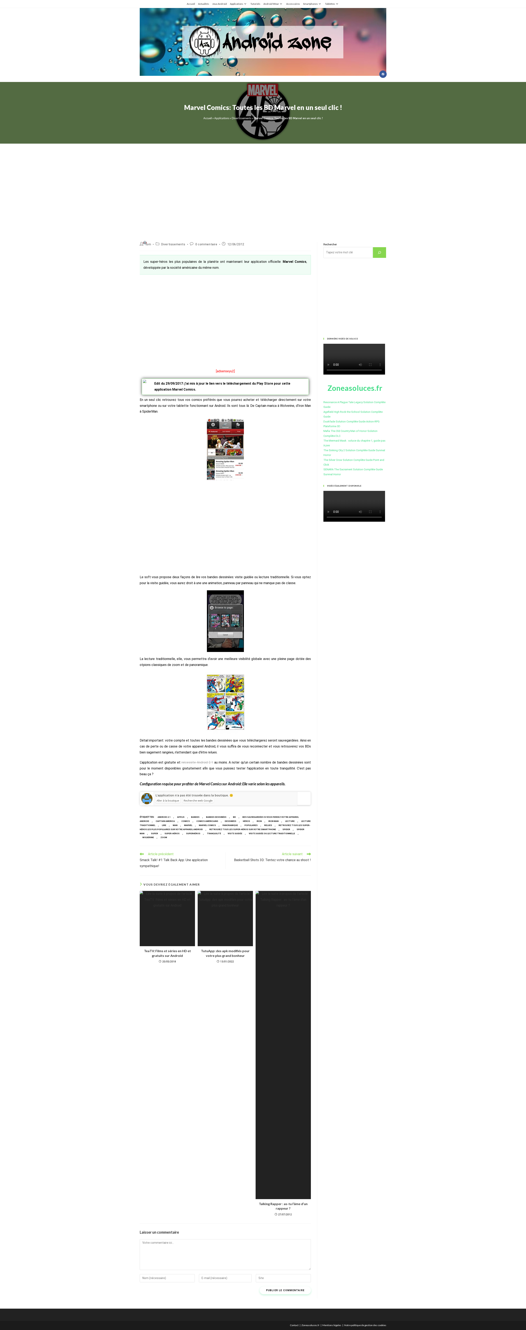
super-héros (172, 833)
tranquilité (214, 833)
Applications (236, 3)
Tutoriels (255, 3)
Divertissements (241, 118)
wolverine (148, 837)
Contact (294, 1325)
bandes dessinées (216, 817)
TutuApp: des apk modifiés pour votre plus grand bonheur (225, 953)
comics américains (207, 821)
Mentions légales (331, 1325)
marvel (188, 825)
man (175, 825)
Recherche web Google (198, 800)
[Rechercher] (379, 252)
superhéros (193, 833)
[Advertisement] (263, 188)
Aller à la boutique (168, 800)
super (154, 833)
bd (234, 817)
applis (181, 817)
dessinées (230, 821)
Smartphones (310, 3)
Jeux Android (219, 3)
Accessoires (293, 3)
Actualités (203, 3)
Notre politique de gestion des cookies (365, 1325)
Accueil (191, 3)
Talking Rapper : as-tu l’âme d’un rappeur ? (283, 1206)
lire (164, 825)
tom (148, 244)
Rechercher (330, 244)
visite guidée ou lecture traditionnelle (272, 833)
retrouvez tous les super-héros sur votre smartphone (242, 829)
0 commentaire (206, 244)
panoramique (230, 825)
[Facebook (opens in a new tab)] (383, 74)
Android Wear (271, 3)
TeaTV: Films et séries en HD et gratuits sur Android (167, 953)
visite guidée (235, 833)
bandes (195, 817)
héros (246, 821)
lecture (290, 821)
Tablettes (330, 3)
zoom (163, 837)
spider (286, 829)
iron (259, 821)
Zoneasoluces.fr (310, 1325)
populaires (251, 825)
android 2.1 (164, 817)
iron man (273, 821)
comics (185, 821)
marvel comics (207, 825)
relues (268, 825)
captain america (165, 821)
